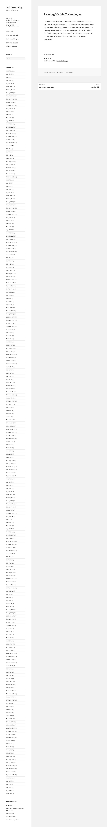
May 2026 (8, 80)
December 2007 (10, 765)
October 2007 (9, 771)
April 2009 (9, 715)
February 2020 (10, 311)
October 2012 (9, 585)
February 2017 (10, 423)
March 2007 (9, 793)
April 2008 (9, 753)
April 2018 (9, 379)
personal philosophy (13, 35)
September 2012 (10, 588)
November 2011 (10, 619)
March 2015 (9, 494)
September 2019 (10, 326)
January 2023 (9, 202)
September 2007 (10, 775)
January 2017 (9, 426)
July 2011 (8, 631)
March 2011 (9, 644)
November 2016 (10, 432)
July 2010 (8, 669)
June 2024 (8, 152)
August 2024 (9, 145)
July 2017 (8, 407)
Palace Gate (9, 805)
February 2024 (10, 161)
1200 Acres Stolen (10, 816)
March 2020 (9, 307)
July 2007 (8, 781)
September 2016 (10, 438)
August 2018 (9, 367)
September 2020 (10, 289)
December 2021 (10, 242)
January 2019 (9, 351)
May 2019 (8, 339)
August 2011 (9, 628)
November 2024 (10, 136)
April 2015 (9, 491)
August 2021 (9, 254)
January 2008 (9, 762)
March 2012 (9, 606)
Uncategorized (69, 72)
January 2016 (9, 463)
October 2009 (9, 697)
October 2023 (9, 173)
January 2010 (9, 687)
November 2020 (10, 282)
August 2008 (9, 740)
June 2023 (8, 186)
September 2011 (10, 625)
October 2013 (9, 547)
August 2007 (9, 778)
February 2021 (10, 273)
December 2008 (10, 728)
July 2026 (8, 74)
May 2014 (8, 525)
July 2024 (8, 149)
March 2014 (9, 532)
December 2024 (10, 133)
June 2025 (8, 114)
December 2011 (10, 616)
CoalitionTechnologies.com (13, 20)
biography (10, 31)
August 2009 (9, 703)
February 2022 (10, 236)
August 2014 (9, 516)
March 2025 (9, 124)
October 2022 (9, 211)
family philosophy (12, 46)
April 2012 (9, 603)
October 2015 (9, 472)
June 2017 (8, 410)
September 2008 (10, 737)
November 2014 (10, 507)
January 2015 (9, 500)
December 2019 (10, 317)
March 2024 (9, 158)
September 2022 (10, 214)
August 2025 (9, 108)
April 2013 (9, 566)
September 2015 (10, 476)
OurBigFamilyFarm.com (12, 26)
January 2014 (9, 538)
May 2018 (8, 376)
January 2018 (9, 388)
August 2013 (9, 553)
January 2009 (9, 725)
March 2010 (9, 681)
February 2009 (10, 722)
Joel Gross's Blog (14, 7)
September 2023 (10, 177)
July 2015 (8, 482)
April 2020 (9, 304)
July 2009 (8, 706)
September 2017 (10, 401)
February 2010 (10, 684)
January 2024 (9, 164)
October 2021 (9, 248)
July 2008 (8, 743)
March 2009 (9, 718)
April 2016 (9, 454)
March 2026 (9, 86)
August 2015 (9, 479)
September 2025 (10, 105)
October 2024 (9, 139)
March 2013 (9, 569)
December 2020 (10, 279)
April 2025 (9, 121)
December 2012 (10, 578)
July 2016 (8, 444)
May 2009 (8, 712)
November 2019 (10, 320)
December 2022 (10, 205)
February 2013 (10, 572)
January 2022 (9, 239)
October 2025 (9, 102)
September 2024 (10, 142)
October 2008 (9, 734)
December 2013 (10, 541)
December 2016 (10, 429)
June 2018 (8, 373)
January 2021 (9, 276)
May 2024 (8, 155)
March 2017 (9, 420)
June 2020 (8, 298)
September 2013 (10, 550)
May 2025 (8, 117)
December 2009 (10, 690)
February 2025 (10, 127)
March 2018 (9, 382)
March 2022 (9, 233)
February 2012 (10, 609)
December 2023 (10, 167)
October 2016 (9, 435)
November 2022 (10, 208)
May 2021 (8, 264)
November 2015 (10, 469)
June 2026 (8, 77)
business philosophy (13, 39)
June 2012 (8, 597)
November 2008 (10, 731)
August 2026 (9, 71)
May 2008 (8, 750)
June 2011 (8, 634)
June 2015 (8, 485)
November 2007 (10, 768)
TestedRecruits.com (11, 22)
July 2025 (8, 111)
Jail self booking (10, 813)
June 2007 (8, 784)
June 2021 (8, 261)
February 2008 (10, 759)
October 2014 (9, 510)
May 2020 (8, 301)
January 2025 (9, 130)
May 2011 (8, 638)
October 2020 (9, 286)
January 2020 (9, 314)
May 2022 (8, 226)
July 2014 (8, 519)
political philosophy (13, 42)
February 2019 (10, 348)
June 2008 (8, 747)
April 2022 (9, 230)
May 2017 (8, 413)
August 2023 (9, 180)
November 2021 (10, 245)
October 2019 (9, 323)
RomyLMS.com (10, 24)
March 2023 (9, 195)
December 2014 (10, 504)
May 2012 (8, 600)
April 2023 (9, 192)
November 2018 (10, 357)
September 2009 (10, 700)
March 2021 (9, 270)
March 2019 (9, 345)
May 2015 (8, 488)
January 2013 (9, 575)
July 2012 (8, 594)
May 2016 (8, 451)
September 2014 (10, 513)
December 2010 (10, 653)
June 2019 (8, 335)
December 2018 (10, 354)
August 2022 (9, 217)
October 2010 (9, 659)
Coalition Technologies (62, 61)
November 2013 (10, 544)
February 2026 (10, 89)
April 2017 (9, 416)
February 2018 (10, 385)
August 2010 (9, 666)
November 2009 (10, 694)
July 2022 (8, 220)
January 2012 (9, 613)
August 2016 (9, 441)
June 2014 (8, 522)
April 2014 (9, 529)
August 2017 (9, 404)
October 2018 (9, 360)
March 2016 (9, 457)
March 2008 (9, 756)
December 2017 (10, 391)
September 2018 (10, 363)
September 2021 (10, 251)
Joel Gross (60, 72)
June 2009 (8, 709)
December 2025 (10, 96)
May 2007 (8, 787)
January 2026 (9, 93)
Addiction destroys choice (12, 819)
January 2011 (9, 650)
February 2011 (9, 647)
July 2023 (8, 183)
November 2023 (10, 170)
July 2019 (8, 332)
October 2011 (9, 622)
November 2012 (10, 581)
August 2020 (9, 292)
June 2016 (8, 448)
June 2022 (8, 223)
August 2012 (9, 591)
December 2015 (10, 466)
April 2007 (9, 790)
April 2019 (9, 342)
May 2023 (8, 189)
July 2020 (8, 295)
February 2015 (10, 497)
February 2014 (10, 535)
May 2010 (8, 675)
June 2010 (8, 672)
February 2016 (10, 460)
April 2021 (9, 267)
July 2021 (8, 258)
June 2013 (8, 560)
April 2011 (9, 641)
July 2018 (8, 370)
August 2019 (9, 329)
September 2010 (10, 662)
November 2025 (10, 99)
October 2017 (9, 398)
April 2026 (9, 83)
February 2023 (10, 198)
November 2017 (10, 395)
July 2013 (8, 557)
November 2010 (10, 656)
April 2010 (9, 678)
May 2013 (8, 563)
